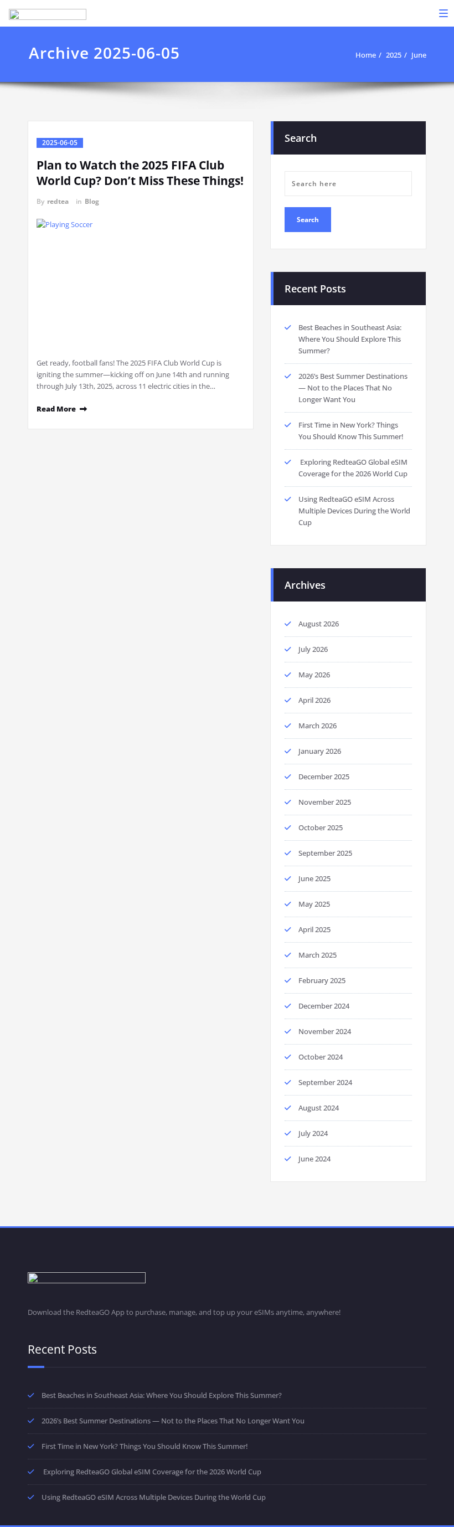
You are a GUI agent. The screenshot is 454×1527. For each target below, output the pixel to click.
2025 (393, 55)
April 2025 (314, 929)
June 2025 (314, 878)
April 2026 (314, 700)
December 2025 (323, 777)
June (418, 55)
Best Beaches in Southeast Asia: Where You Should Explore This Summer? (349, 339)
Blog (92, 201)
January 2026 (319, 751)
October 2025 (320, 827)
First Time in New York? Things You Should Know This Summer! (145, 1446)
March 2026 (317, 726)
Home (365, 55)
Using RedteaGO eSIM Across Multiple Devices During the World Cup (354, 510)
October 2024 (320, 1057)
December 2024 (323, 1006)
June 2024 (314, 1159)
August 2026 (318, 624)
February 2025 (321, 980)
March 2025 (317, 955)
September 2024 (325, 1082)
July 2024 (313, 1133)
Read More (56, 409)
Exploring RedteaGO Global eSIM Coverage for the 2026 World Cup (151, 1472)
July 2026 (313, 649)
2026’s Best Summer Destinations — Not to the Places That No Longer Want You (352, 387)
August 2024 (318, 1108)
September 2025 (325, 853)
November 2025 (324, 802)
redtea (58, 201)
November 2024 (324, 1031)
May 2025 (314, 904)
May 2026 (314, 675)
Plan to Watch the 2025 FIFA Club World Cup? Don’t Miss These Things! (140, 172)
